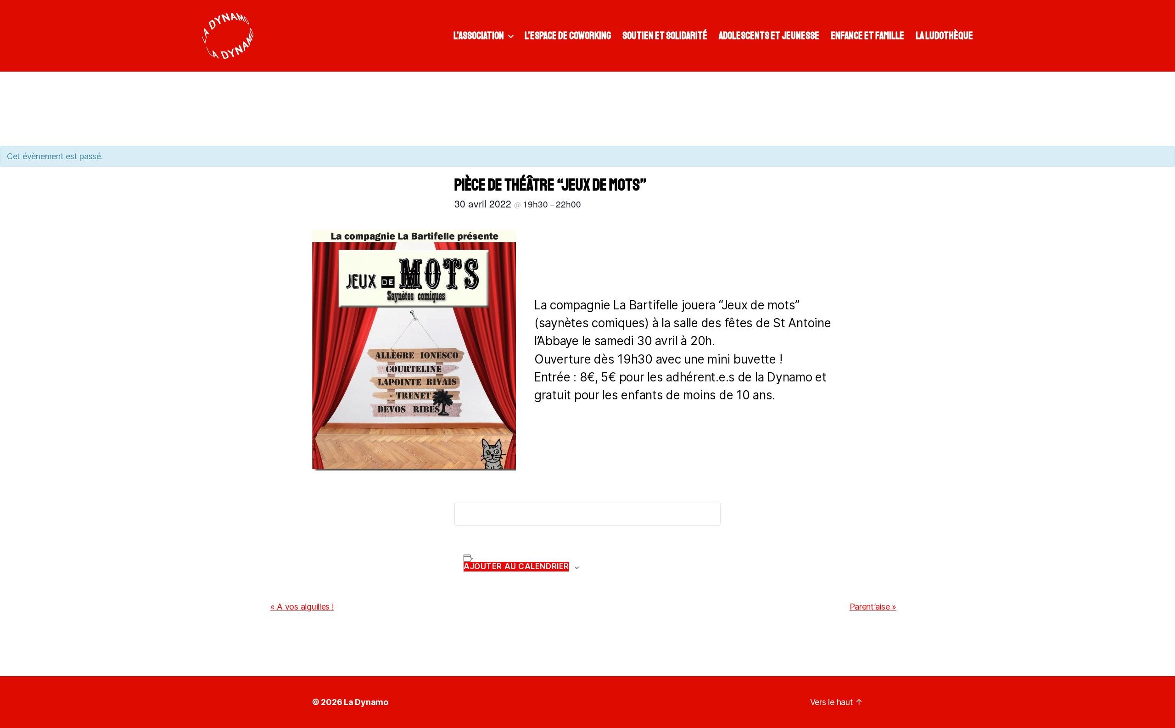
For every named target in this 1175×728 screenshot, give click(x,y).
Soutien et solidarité (664, 36)
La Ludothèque (944, 36)
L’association (478, 36)
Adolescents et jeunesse (769, 36)
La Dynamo (366, 702)
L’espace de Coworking (568, 36)
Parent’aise (873, 606)
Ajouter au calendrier (516, 566)
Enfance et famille (867, 36)
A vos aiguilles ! (302, 606)
